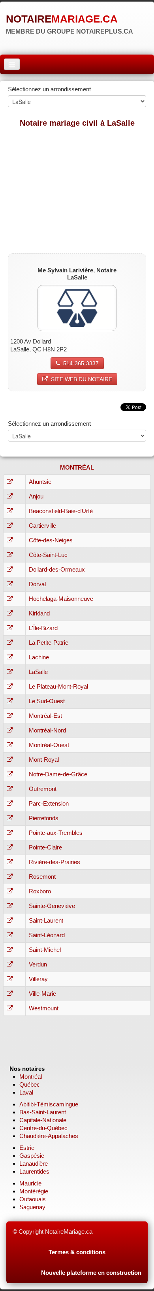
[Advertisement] (77, 190)
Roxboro (40, 891)
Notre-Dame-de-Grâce (58, 774)
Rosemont (42, 876)
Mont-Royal (44, 759)
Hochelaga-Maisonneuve (61, 598)
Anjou (36, 496)
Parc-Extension (49, 803)
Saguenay (32, 1207)
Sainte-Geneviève (52, 905)
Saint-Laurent (46, 920)
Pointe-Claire (45, 847)
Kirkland (39, 613)
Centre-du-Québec (43, 1128)
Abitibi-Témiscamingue (48, 1104)
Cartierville (42, 525)
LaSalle (38, 671)
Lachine (39, 657)
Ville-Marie (42, 993)
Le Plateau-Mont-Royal (58, 686)
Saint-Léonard (47, 935)
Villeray (38, 979)
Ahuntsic (40, 481)
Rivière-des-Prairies (54, 862)
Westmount (43, 1008)
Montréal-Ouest (49, 745)
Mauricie (30, 1183)
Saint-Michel (45, 949)
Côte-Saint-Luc (48, 554)
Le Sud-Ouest (47, 701)
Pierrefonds (43, 818)
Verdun (38, 964)
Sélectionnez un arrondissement (49, 89)
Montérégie (33, 1191)
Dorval (37, 584)
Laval (26, 1092)
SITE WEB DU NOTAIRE (81, 379)
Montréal (30, 1076)
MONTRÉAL (77, 467)
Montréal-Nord (47, 730)
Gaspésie (31, 1155)
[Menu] (12, 64)
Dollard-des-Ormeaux (57, 569)
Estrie (26, 1147)
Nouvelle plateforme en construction (91, 1272)
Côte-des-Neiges (51, 540)
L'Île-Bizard (43, 628)
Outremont (42, 788)
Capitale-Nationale (42, 1120)
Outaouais (32, 1199)
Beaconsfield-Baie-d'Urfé (61, 511)
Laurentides (34, 1171)
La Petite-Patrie (48, 642)
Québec (29, 1084)
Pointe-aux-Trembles (56, 832)
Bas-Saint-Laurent (42, 1112)
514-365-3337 (81, 363)
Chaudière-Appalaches (48, 1135)
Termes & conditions (77, 1252)
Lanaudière (33, 1163)
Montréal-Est (45, 715)
